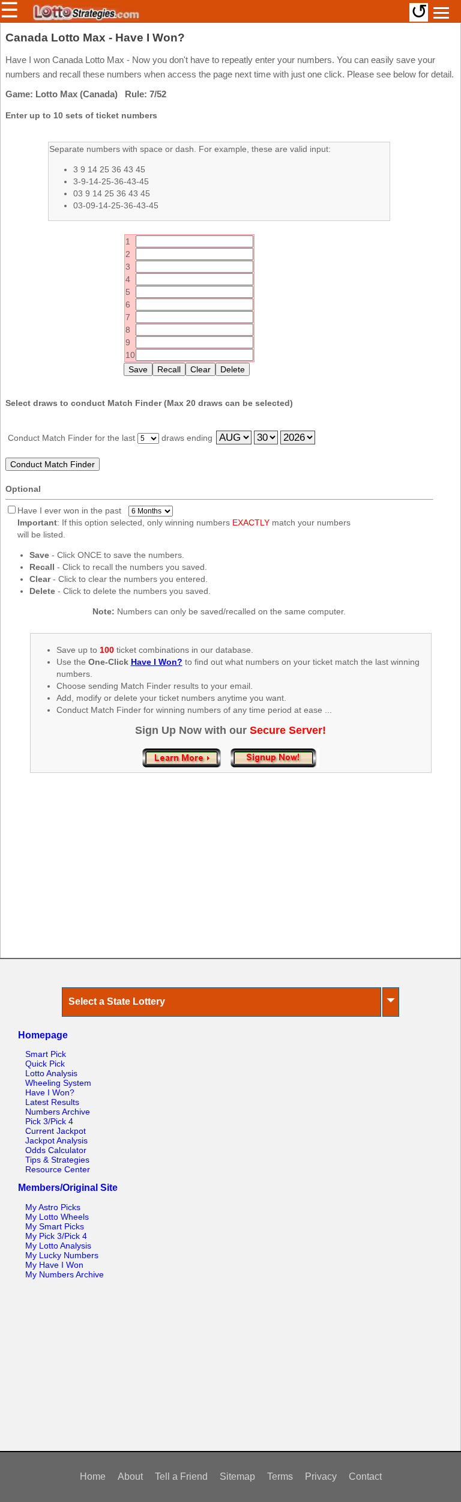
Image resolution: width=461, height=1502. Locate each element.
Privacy (321, 1476)
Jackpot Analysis (56, 1140)
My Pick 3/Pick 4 (56, 1236)
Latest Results (52, 1102)
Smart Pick (45, 1054)
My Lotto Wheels (57, 1217)
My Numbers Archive (64, 1274)
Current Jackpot (55, 1131)
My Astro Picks (52, 1207)
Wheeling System (58, 1083)
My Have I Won (54, 1265)
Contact (365, 1476)
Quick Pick (45, 1063)
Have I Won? (49, 1092)
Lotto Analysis (51, 1073)
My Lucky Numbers (61, 1255)
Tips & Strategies (57, 1159)
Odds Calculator (55, 1150)
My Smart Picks (54, 1226)
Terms (280, 1476)
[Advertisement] (230, 878)
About (130, 1476)
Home (93, 1476)
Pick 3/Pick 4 (49, 1121)
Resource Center (57, 1169)
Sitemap (237, 1476)
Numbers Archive (57, 1111)
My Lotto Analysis (58, 1245)
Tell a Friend (181, 1476)
